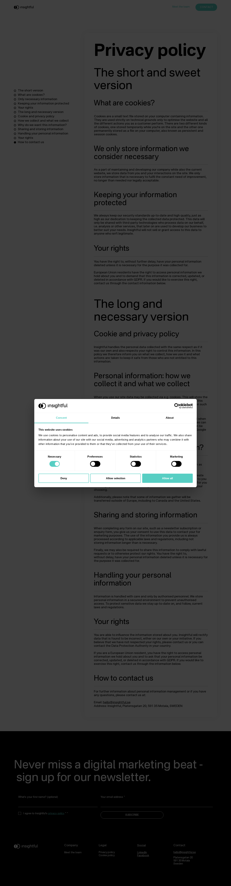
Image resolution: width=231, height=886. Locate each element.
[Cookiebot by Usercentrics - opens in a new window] (177, 406)
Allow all (167, 478)
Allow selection (115, 478)
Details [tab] (115, 417)
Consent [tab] (61, 417)
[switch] (95, 464)
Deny (63, 478)
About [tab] (170, 417)
